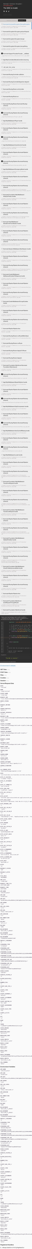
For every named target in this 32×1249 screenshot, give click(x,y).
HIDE (10, 14)
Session (3, 681)
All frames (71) (22, 20)
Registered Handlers (7, 1245)
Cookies (3, 678)
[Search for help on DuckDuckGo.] (6, 11)
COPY (5, 14)
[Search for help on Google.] (4, 11)
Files (1, 675)
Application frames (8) (12, 20)
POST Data (4, 672)
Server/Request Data (7, 683)
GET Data (3, 669)
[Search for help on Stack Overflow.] (8, 11)
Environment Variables (7, 1067)
